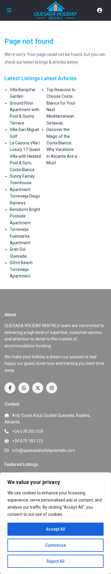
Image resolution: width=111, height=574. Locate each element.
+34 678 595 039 (27, 431)
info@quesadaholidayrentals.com (43, 450)
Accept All (55, 529)
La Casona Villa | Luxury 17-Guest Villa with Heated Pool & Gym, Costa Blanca (25, 156)
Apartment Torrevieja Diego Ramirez (25, 196)
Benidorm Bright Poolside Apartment (25, 216)
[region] (55, 523)
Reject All (55, 561)
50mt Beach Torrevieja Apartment (21, 269)
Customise (55, 545)
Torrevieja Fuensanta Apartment (20, 236)
